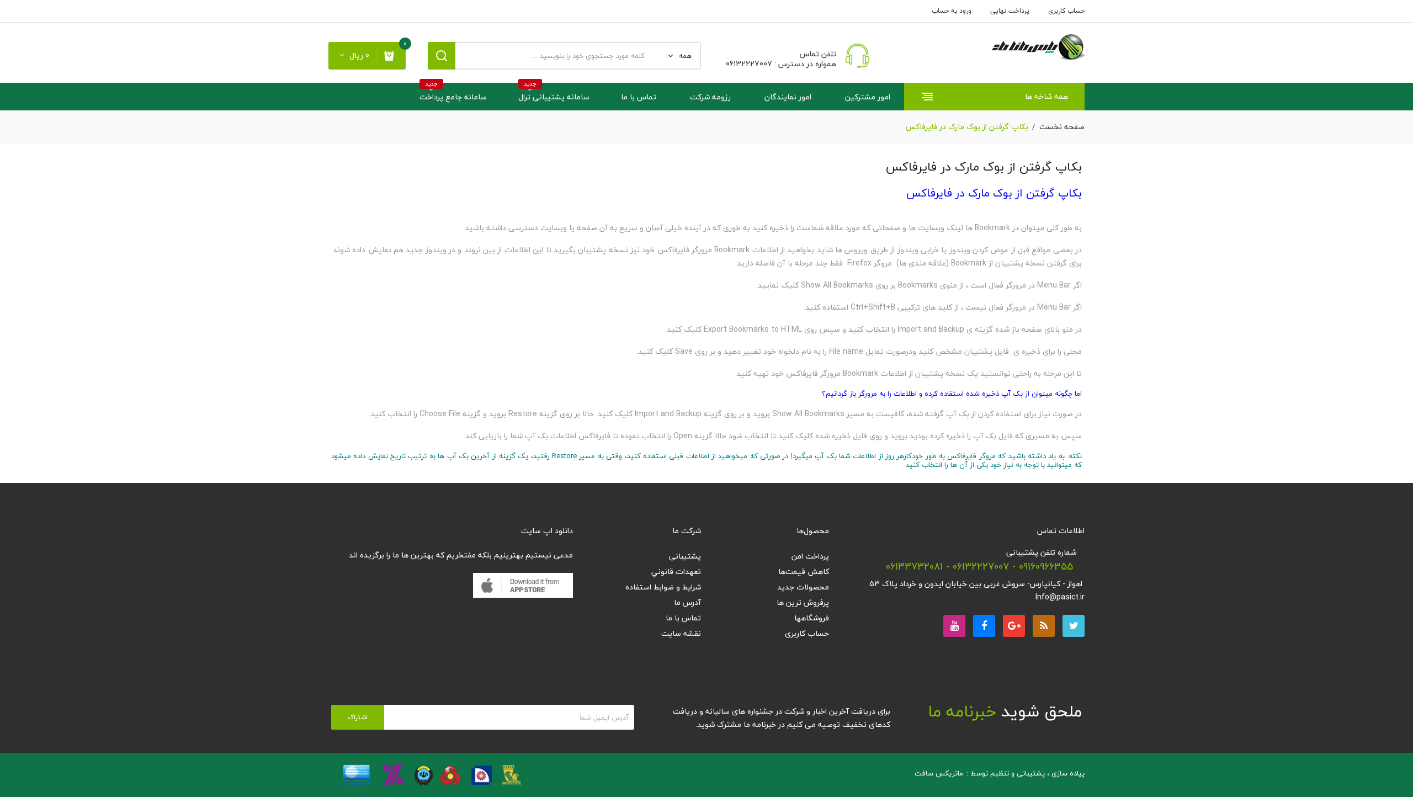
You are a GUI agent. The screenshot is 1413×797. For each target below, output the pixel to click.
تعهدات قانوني (676, 571)
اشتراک (358, 717)
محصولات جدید (803, 587)
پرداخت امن (810, 556)
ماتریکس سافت (939, 773)
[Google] (1044, 626)
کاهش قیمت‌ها (803, 571)
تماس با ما (683, 618)
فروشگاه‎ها (811, 618)
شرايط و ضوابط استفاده (663, 587)
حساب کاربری (1066, 11)
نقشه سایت (681, 633)
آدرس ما (687, 602)
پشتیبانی (685, 556)
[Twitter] (1074, 626)
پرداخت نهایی (1009, 11)
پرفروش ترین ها (803, 602)
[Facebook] (984, 626)
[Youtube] (954, 626)
